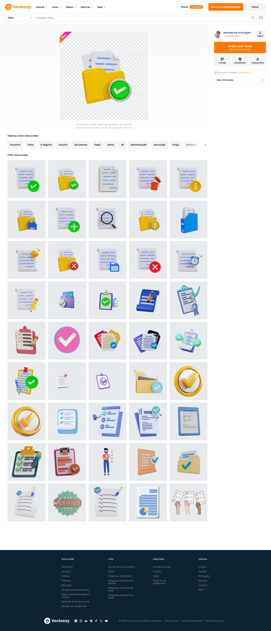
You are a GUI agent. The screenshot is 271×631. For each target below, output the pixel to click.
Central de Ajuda (162, 566)
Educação (67, 585)
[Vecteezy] (18, 7)
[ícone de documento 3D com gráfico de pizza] (148, 502)
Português (204, 575)
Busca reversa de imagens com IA (76, 595)
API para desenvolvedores (75, 589)
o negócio (46, 144)
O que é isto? (243, 72)
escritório (15, 144)
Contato (157, 571)
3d (122, 144)
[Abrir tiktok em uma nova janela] (96, 620)
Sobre (156, 575)
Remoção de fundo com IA (75, 601)
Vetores (40, 7)
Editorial (85, 7)
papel (97, 144)
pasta (31, 144)
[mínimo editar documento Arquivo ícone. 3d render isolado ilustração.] (148, 300)
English (202, 566)
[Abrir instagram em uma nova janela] (81, 620)
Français (203, 585)
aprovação (159, 144)
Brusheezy (67, 566)
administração (139, 144)
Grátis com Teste (240, 47)
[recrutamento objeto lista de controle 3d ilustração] (67, 462)
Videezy (66, 575)
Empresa (66, 580)
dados (110, 144)
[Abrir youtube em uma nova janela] (106, 620)
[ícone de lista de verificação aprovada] (67, 341)
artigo (175, 144)
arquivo (63, 144)
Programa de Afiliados (120, 575)
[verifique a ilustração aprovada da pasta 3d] (148, 381)
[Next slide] (203, 145)
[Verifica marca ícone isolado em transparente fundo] (188, 381)
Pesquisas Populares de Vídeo (120, 596)
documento (81, 144)
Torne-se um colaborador (159, 582)
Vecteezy (66, 571)
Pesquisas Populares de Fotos (120, 589)
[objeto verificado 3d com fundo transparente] (67, 502)
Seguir (260, 36)
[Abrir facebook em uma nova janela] (76, 620)
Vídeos (69, 7)
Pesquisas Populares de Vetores (120, 582)
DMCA (111, 571)
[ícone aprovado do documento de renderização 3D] (148, 462)
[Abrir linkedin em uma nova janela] (86, 620)
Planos (184, 6)
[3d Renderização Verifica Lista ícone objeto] (27, 502)
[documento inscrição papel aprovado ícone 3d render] (108, 341)
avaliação (191, 144)
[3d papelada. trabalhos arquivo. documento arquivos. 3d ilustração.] (108, 179)
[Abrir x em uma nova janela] (101, 620)
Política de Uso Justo (214, 620)
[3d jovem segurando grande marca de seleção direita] (108, 462)
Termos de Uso (172, 620)
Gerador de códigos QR (74, 606)
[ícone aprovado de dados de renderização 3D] (188, 462)
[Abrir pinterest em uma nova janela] (91, 620)
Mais (100, 7)
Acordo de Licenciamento (121, 566)
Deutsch (203, 580)
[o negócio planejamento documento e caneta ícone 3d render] (27, 341)
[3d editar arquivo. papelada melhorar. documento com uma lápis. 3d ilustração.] (27, 300)
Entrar (255, 6)
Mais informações (225, 80)
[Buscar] (252, 18)
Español (203, 571)
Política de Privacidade (191, 620)
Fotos (55, 7)
